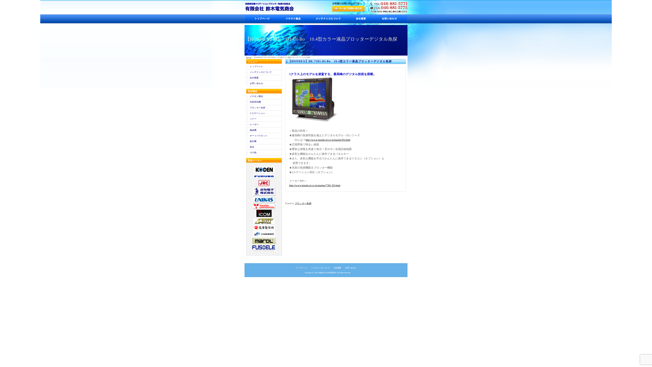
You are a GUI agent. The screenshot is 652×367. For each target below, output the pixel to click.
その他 (253, 152)
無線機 (253, 130)
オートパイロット (258, 135)
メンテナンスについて (327, 18)
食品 (252, 147)
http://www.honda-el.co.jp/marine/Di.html (327, 139)
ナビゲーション (257, 113)
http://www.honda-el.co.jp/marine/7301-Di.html (314, 185)
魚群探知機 (255, 102)
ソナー (253, 119)
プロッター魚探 (303, 203)
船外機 (253, 141)
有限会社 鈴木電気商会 (327, 273)
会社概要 (360, 18)
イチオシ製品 (293, 18)
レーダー (254, 124)
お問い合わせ (390, 18)
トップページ (261, 18)
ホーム (248, 57)
